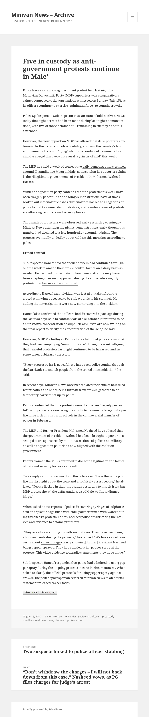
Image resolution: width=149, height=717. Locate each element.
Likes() (31, 592)
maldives (28, 620)
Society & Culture (88, 616)
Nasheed (60, 620)
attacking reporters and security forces (56, 212)
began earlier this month (60, 283)
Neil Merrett (54, 616)
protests (72, 620)
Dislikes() (48, 592)
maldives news (44, 620)
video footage (51, 542)
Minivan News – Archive (42, 14)
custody (109, 616)
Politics (72, 616)
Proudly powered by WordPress (42, 709)
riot (80, 620)
